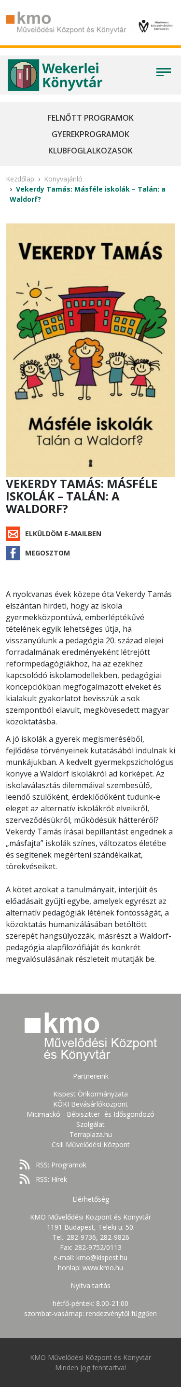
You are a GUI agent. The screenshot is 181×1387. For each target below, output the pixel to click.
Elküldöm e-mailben (63, 533)
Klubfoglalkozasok (90, 150)
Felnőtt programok (91, 117)
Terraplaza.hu (91, 1134)
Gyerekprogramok (90, 134)
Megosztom (47, 552)
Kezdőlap (20, 178)
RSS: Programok (61, 1164)
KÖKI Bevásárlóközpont (90, 1104)
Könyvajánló (63, 178)
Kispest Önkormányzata (90, 1093)
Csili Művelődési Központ (91, 1144)
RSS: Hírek (51, 1179)
